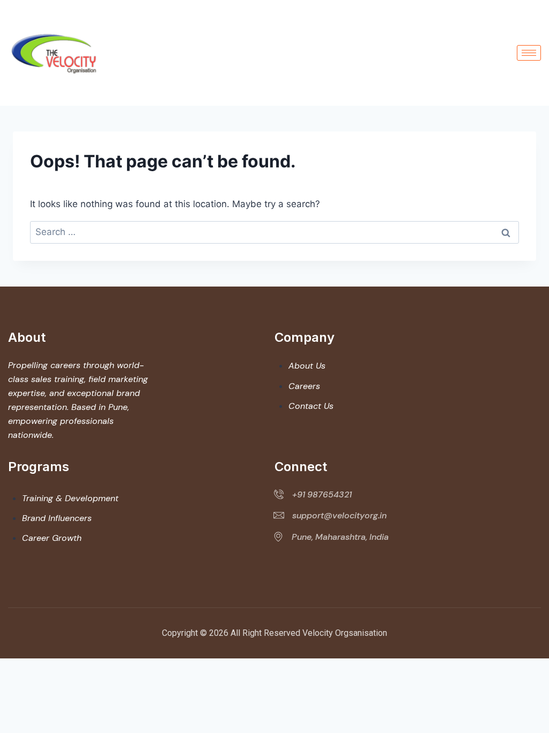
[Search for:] (274, 231)
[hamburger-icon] (529, 53)
